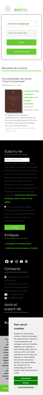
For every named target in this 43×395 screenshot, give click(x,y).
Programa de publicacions (18, 244)
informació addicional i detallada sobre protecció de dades (20, 198)
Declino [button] (26, 383)
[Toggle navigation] (8, 9)
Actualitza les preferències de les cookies (20, 1)
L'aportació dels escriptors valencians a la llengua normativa (31, 97)
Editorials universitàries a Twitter (22, 248)
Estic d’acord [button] (26, 378)
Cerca (21, 42)
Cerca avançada (21, 51)
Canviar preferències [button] (26, 387)
